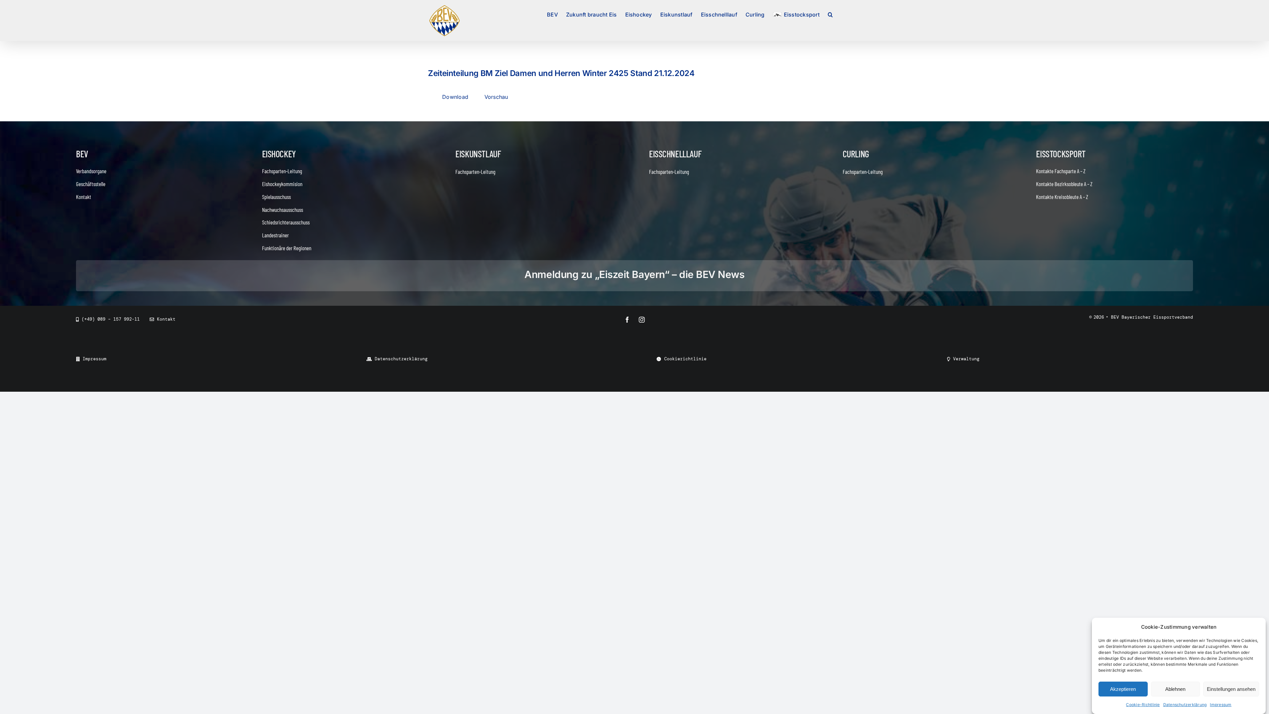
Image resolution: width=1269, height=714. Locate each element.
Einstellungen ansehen (1231, 689)
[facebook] (627, 319)
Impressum (1220, 704)
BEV (82, 153)
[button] (830, 14)
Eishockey (279, 153)
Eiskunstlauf (478, 153)
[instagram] (641, 319)
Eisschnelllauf (675, 153)
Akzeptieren (1123, 689)
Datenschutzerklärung (1185, 704)
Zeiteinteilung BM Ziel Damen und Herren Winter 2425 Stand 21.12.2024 (561, 73)
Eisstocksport (1061, 153)
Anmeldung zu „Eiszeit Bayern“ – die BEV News (634, 274)
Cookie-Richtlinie (1143, 704)
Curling (856, 153)
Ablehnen (1175, 689)
